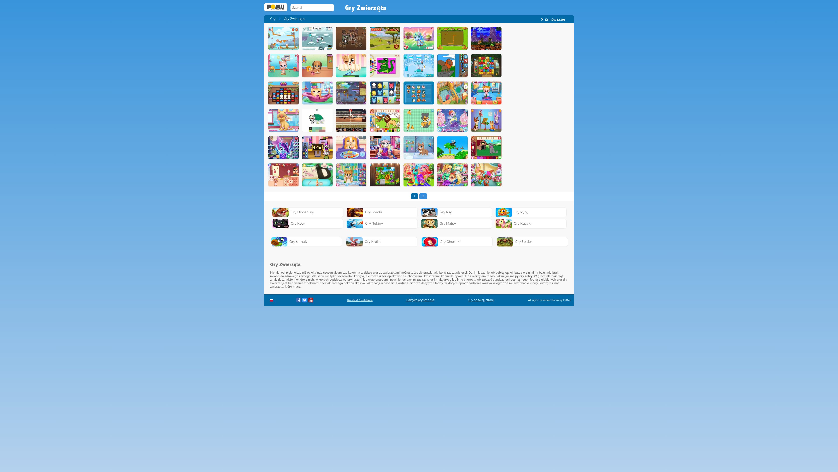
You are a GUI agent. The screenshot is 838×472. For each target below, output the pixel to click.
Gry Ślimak (298, 241)
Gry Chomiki (450, 241)
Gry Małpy (448, 223)
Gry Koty (298, 223)
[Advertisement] (538, 92)
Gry (273, 19)
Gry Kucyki (522, 223)
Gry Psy (446, 212)
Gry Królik (373, 241)
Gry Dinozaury (302, 212)
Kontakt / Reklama (360, 300)
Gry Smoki (373, 212)
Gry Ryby (521, 212)
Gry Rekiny (374, 223)
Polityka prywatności (420, 300)
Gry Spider (523, 241)
